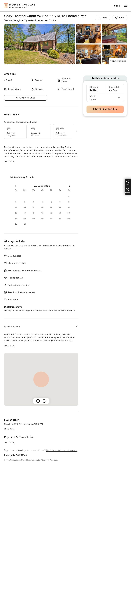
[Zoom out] (44, 401)
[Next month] (69, 186)
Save (121, 17)
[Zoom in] (38, 401)
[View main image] (39, 44)
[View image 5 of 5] (114, 54)
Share (104, 17)
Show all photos (118, 61)
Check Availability (105, 109)
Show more (9, 161)
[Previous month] (15, 186)
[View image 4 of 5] (88, 54)
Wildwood (45, 460)
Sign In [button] (117, 6)
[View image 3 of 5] (114, 33)
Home (6, 460)
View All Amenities (25, 98)
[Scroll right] (76, 131)
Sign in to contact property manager (61, 450)
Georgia (36, 460)
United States (26, 460)
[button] (16, 224)
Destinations (15, 460)
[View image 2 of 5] (88, 33)
